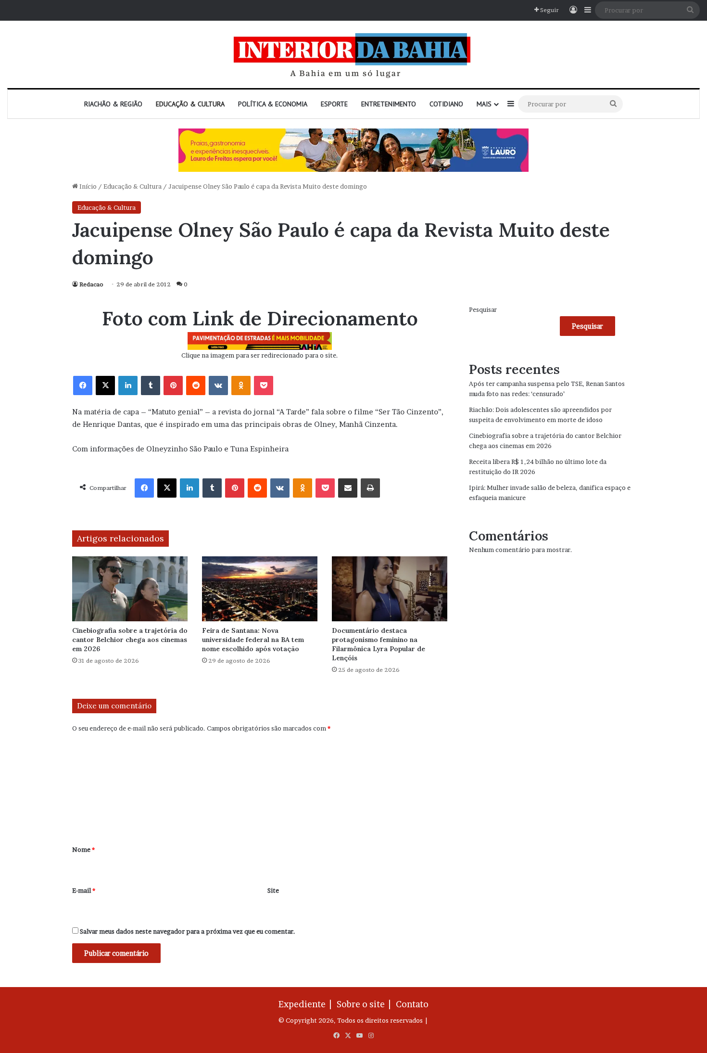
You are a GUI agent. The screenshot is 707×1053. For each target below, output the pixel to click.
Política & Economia (272, 104)
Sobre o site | (365, 1004)
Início (87, 186)
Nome (83, 849)
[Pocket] (263, 385)
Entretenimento (388, 104)
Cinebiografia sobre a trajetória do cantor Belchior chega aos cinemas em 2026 (130, 639)
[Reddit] (195, 385)
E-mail (83, 890)
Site (273, 890)
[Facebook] (82, 385)
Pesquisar (483, 309)
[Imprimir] (370, 488)
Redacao (91, 284)
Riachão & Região (113, 104)
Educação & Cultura (190, 104)
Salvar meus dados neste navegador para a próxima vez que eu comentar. (187, 931)
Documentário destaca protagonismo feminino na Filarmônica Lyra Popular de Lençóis (378, 644)
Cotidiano (446, 104)
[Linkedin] (128, 385)
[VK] (218, 385)
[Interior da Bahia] (353, 54)
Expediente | (306, 1004)
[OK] (241, 385)
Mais (484, 104)
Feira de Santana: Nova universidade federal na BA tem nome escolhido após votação (253, 639)
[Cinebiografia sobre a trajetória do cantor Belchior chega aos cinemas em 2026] (130, 588)
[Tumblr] (150, 385)
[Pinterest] (173, 385)
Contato (412, 1004)
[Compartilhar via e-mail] (347, 488)
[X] (105, 385)
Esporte (334, 104)
